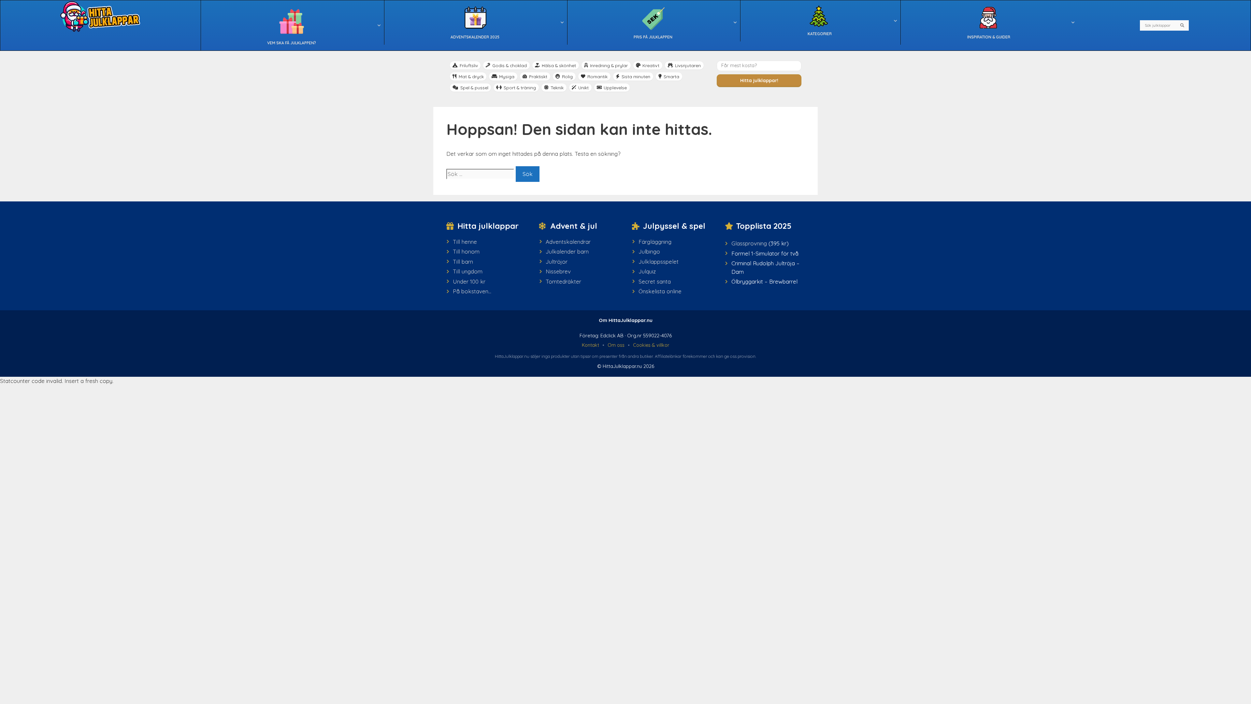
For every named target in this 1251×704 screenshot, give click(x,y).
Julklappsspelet (659, 261)
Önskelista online (660, 291)
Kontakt (590, 345)
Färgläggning (655, 241)
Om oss (616, 345)
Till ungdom (467, 271)
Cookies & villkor (651, 345)
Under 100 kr (469, 281)
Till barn (463, 261)
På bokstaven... (472, 291)
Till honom (466, 251)
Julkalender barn (567, 251)
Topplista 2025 (763, 226)
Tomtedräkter (563, 281)
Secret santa (655, 281)
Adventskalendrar (568, 241)
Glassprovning (749, 243)
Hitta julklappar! (759, 80)
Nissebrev (558, 271)
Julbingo (649, 251)
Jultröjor (557, 261)
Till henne (465, 241)
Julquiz (647, 271)
